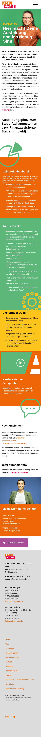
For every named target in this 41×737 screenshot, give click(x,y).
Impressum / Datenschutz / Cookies (19, 680)
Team (7, 644)
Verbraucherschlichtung (14, 689)
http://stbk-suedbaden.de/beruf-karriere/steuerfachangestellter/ (13, 440)
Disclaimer (9, 684)
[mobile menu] (35, 3)
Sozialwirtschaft (11, 653)
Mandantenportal (12, 671)
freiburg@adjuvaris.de (14, 621)
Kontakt (8, 675)
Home (7, 640)
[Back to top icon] (37, 733)
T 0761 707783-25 (9, 528)
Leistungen (9, 648)
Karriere (8, 662)
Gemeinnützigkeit (12, 657)
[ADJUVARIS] (8, 3)
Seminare (9, 666)
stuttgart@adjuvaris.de (14, 601)
